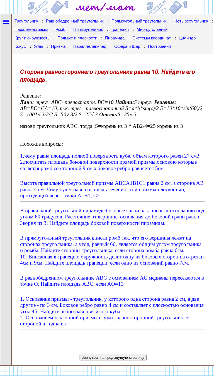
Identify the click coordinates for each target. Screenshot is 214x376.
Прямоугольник (88, 29)
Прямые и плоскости (77, 38)
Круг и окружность (32, 38)
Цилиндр (187, 38)
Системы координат (151, 38)
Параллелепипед (89, 46)
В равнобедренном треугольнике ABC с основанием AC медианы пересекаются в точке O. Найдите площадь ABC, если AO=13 (112, 281)
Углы (38, 46)
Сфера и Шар (127, 46)
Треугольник (26, 21)
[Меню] (5, 20)
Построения (159, 46)
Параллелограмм (31, 29)
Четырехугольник (191, 21)
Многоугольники (152, 29)
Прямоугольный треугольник (139, 21)
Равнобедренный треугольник (75, 21)
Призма (58, 46)
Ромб (60, 29)
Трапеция (120, 29)
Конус (20, 46)
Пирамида (115, 38)
